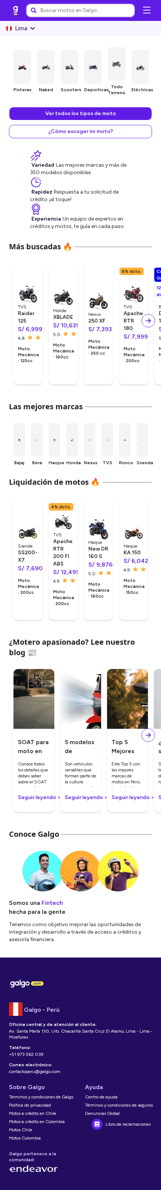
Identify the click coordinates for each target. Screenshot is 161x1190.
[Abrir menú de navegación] (147, 10)
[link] (15, 10)
